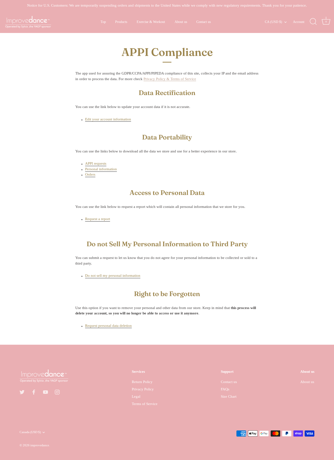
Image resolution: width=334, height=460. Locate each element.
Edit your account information (108, 119)
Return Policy (142, 382)
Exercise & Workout (151, 22)
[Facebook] (33, 392)
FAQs (225, 389)
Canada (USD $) (30, 432)
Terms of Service (144, 404)
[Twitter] (22, 392)
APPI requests (95, 163)
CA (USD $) (273, 22)
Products (121, 22)
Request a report (97, 219)
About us (181, 22)
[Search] (313, 21)
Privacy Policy (143, 389)
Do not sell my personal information (112, 276)
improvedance (39, 445)
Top (103, 22)
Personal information (101, 169)
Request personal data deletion (108, 326)
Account (298, 22)
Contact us (203, 22)
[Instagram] (57, 392)
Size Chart (228, 396)
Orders (90, 174)
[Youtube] (45, 392)
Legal (136, 396)
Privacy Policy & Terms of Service (170, 79)
